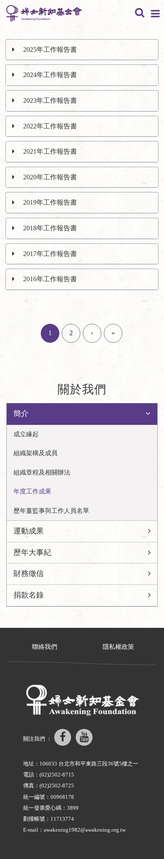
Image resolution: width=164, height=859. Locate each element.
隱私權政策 (118, 646)
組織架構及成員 (35, 453)
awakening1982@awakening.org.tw (85, 830)
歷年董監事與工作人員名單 (51, 510)
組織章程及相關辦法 (41, 472)
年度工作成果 (32, 491)
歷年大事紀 (32, 552)
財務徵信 (28, 573)
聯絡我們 (44, 646)
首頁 (30, 38)
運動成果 (28, 531)
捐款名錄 (28, 595)
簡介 (52, 38)
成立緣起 (26, 434)
